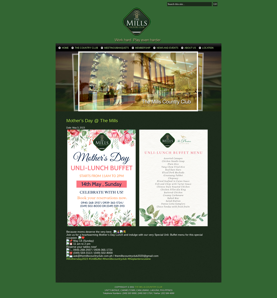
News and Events (167, 48)
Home (65, 48)
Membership (142, 48)
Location (207, 48)
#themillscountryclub (115, 258)
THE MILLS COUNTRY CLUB (148, 287)
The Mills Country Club (138, 24)
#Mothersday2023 (77, 258)
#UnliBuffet (95, 258)
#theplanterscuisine (139, 258)
